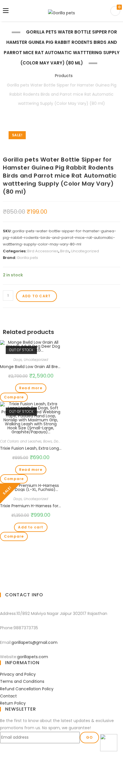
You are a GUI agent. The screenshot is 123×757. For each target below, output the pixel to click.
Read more (30, 388)
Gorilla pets (27, 257)
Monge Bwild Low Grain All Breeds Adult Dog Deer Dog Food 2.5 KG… (30, 366)
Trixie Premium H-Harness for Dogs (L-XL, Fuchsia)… (30, 506)
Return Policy (13, 703)
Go (89, 737)
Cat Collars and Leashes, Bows (26, 441)
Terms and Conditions (22, 681)
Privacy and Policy (18, 674)
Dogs (17, 359)
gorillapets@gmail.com (34, 642)
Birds (64, 251)
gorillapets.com (32, 657)
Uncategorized (85, 251)
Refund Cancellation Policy (26, 689)
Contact (8, 696)
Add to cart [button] (30, 527)
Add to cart (36, 296)
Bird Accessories (42, 251)
